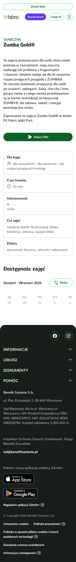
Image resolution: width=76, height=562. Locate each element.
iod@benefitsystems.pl (20, 452)
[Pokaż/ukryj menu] (69, 16)
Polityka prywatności (47, 524)
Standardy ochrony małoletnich (23, 545)
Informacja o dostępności (19, 553)
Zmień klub (38, 6)
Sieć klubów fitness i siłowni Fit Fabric (11, 17)
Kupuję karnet (35, 16)
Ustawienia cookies (15, 524)
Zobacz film (41, 137)
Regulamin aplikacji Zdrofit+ (21, 505)
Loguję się (55, 16)
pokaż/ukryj (70, 349)
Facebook (55, 336)
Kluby (64, 282)
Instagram (68, 336)
